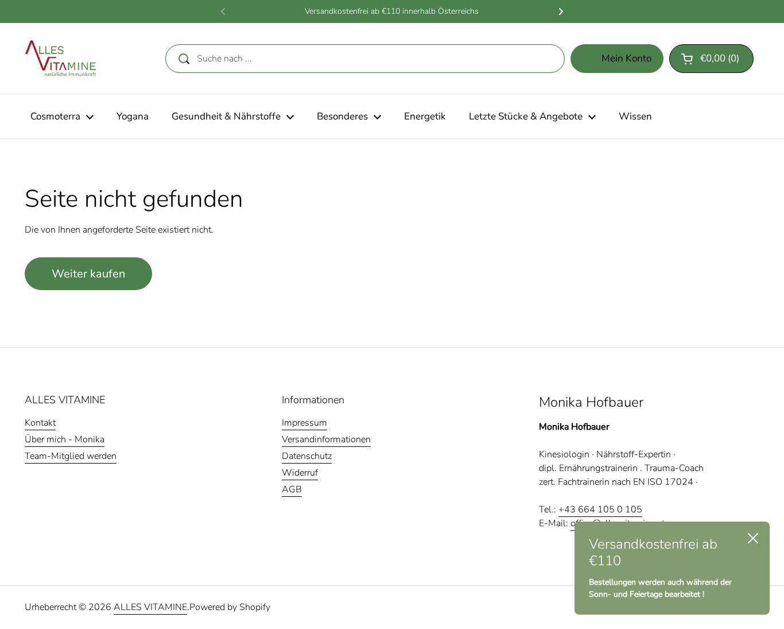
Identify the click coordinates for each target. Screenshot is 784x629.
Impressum (304, 422)
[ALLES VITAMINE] (60, 58)
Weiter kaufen (88, 273)
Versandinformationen (326, 439)
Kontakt (40, 422)
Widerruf (300, 472)
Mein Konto (626, 58)
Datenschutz (307, 456)
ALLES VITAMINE (150, 607)
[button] (711, 58)
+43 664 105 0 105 (600, 509)
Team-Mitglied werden (71, 456)
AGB (292, 489)
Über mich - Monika (64, 439)
